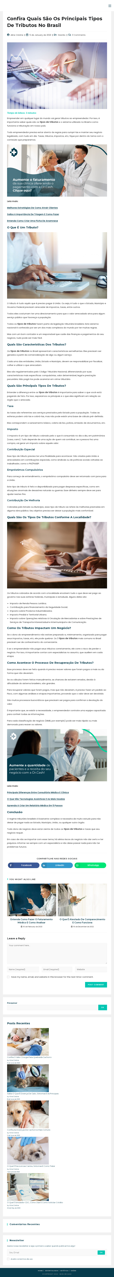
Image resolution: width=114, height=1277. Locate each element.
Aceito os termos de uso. (22, 1259)
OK (102, 1007)
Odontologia (51, 1271)
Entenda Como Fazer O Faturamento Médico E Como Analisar (31, 921)
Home (40, 1271)
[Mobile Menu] (109, 6)
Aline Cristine (17, 35)
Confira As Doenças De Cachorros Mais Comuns (28, 1130)
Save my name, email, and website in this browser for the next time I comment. (52, 976)
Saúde (73, 1271)
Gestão (61, 35)
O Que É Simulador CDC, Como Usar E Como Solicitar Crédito (35, 1202)
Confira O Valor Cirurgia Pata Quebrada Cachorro (29, 1057)
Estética (64, 1271)
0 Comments (79, 35)
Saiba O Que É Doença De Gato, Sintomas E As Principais (33, 1093)
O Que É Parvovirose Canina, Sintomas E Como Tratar (31, 1166)
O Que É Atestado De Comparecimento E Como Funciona (82, 921)
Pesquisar (12, 1003)
